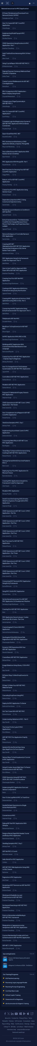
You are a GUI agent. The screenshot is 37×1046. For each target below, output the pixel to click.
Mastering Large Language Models (16, 982)
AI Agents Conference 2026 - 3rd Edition (20, 965)
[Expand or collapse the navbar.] (2, 3)
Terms (30, 1018)
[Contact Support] (31, 1013)
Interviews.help (11, 1029)
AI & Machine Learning (12, 978)
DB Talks (13, 1026)
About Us (8, 1018)
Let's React (20, 1026)
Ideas (33, 1021)
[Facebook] (5, 1013)
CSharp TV (7, 1026)
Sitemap (27, 1024)
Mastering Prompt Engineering (15, 987)
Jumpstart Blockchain (23, 1029)
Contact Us (15, 1018)
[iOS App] (28, 1013)
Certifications (19, 1024)
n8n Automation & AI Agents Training (17, 1003)
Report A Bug (6, 1024)
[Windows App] (20, 1013)
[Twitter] (8, 1013)
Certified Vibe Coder (12, 991)
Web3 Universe (28, 1026)
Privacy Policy (23, 1018)
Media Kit (5, 1021)
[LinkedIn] (12, 1013)
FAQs (12, 1024)
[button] (33, 3)
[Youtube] (16, 1013)
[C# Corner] (7, 3)
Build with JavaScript (19, 1032)
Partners (11, 1021)
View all (32, 953)
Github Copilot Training (12, 995)
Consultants (26, 1021)
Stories (32, 1024)
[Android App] (24, 1013)
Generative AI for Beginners (14, 999)
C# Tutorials (18, 1021)
